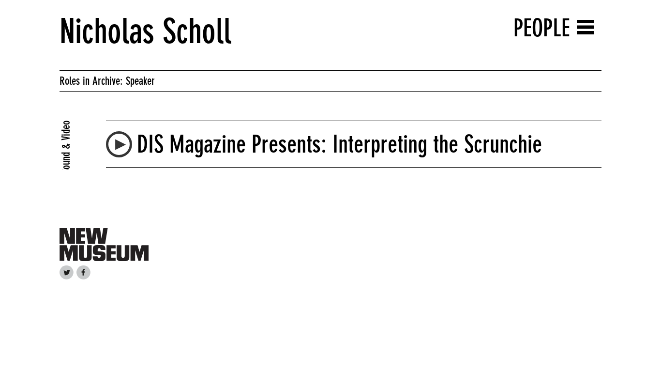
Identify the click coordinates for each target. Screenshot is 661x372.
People (541, 28)
